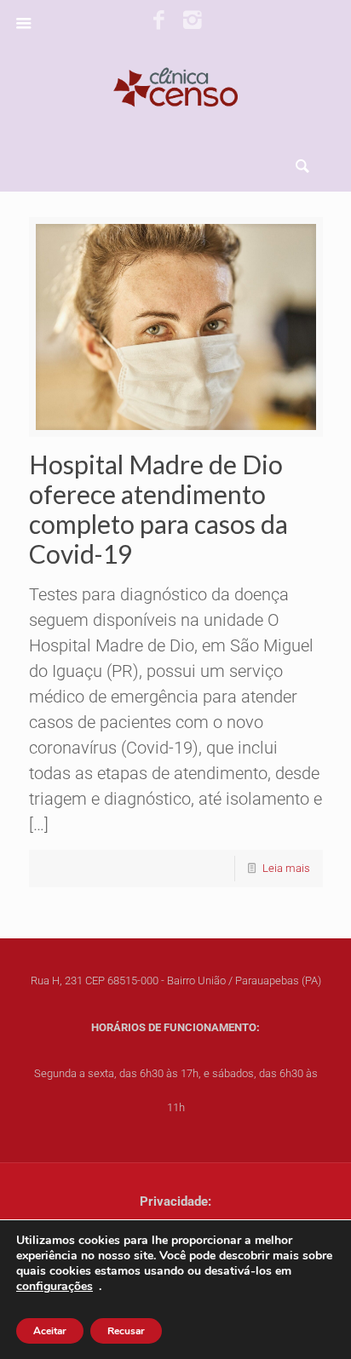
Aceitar (49, 1331)
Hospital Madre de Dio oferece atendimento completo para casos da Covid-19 (158, 509)
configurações (54, 1286)
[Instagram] (193, 23)
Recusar (126, 1331)
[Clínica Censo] (176, 87)
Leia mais (286, 868)
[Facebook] (159, 23)
